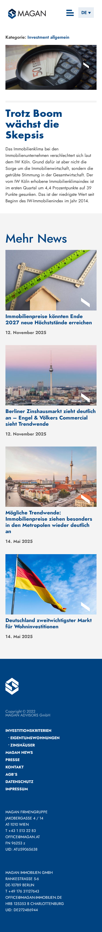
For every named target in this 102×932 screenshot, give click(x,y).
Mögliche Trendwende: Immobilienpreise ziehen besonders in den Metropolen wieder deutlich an (48, 522)
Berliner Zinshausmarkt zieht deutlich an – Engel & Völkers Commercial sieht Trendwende (50, 417)
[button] (70, 13)
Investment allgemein (48, 37)
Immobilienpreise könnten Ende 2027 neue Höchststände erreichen (48, 319)
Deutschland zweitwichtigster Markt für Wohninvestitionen (48, 623)
